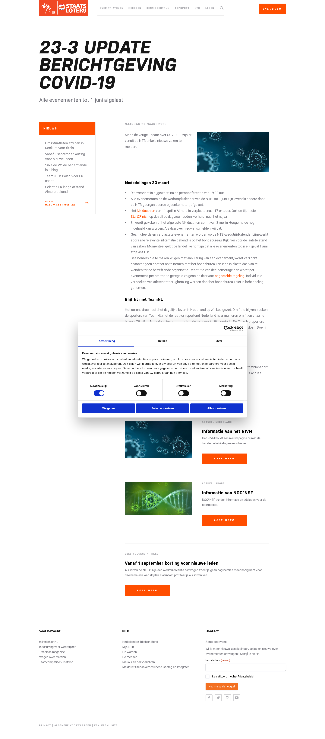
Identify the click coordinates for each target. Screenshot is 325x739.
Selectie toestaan (162, 408)
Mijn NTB (128, 647)
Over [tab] (219, 340)
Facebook (209, 697)
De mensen (129, 657)
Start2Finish (140, 216)
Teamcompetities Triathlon (56, 662)
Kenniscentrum (158, 8)
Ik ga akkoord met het (233, 676)
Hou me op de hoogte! (222, 686)
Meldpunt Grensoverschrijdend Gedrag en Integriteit (155, 667)
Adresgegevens (216, 642)
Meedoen (134, 8)
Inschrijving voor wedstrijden (57, 647)
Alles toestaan (216, 408)
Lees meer (224, 458)
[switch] (141, 393)
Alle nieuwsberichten (60, 203)
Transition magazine (52, 652)
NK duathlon (146, 211)
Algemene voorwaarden (72, 725)
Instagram (227, 697)
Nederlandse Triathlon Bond (140, 642)
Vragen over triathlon (52, 657)
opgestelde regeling (230, 276)
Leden (209, 8)
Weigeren (108, 408)
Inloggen (272, 9)
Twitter (218, 697)
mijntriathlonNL (48, 642)
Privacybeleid (246, 676)
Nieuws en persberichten (138, 662)
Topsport (182, 8)
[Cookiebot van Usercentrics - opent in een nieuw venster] (226, 328)
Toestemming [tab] (106, 340)
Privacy (45, 725)
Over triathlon (111, 8)
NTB (197, 8)
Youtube (236, 697)
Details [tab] (162, 340)
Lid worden (129, 652)
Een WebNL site (106, 725)
